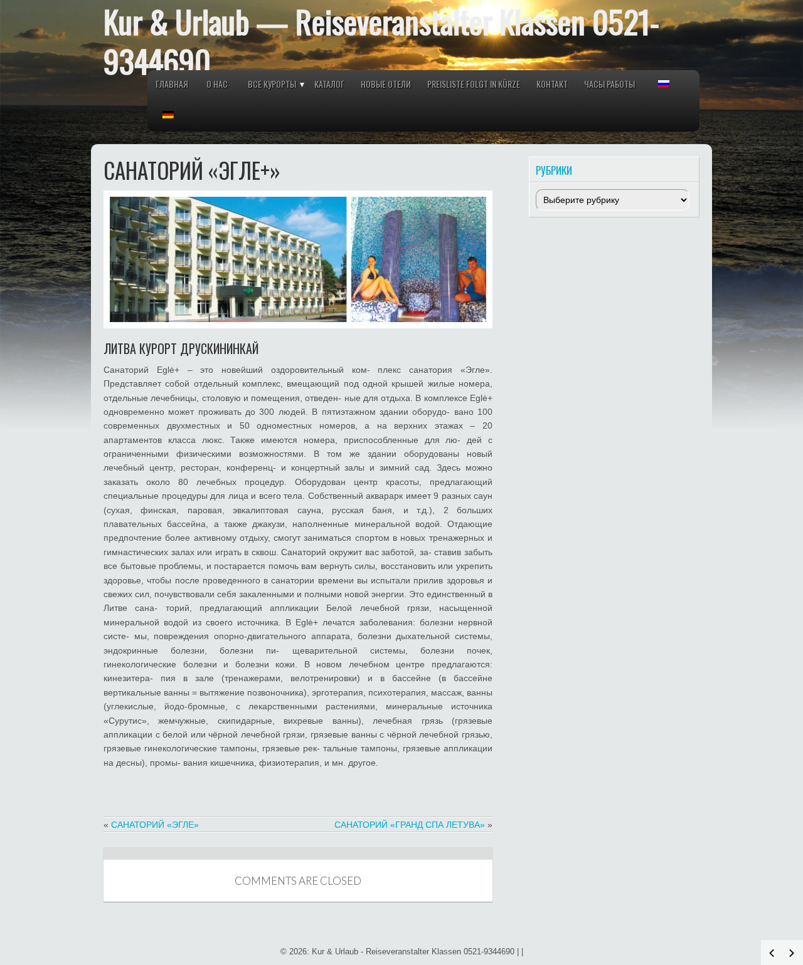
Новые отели (386, 83)
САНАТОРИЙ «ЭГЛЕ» (155, 825)
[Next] (791, 953)
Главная (172, 83)
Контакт (552, 83)
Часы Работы (609, 83)
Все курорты (272, 83)
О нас (217, 83)
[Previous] (771, 953)
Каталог (329, 83)
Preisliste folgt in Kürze (473, 83)
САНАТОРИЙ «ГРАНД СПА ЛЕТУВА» (409, 825)
